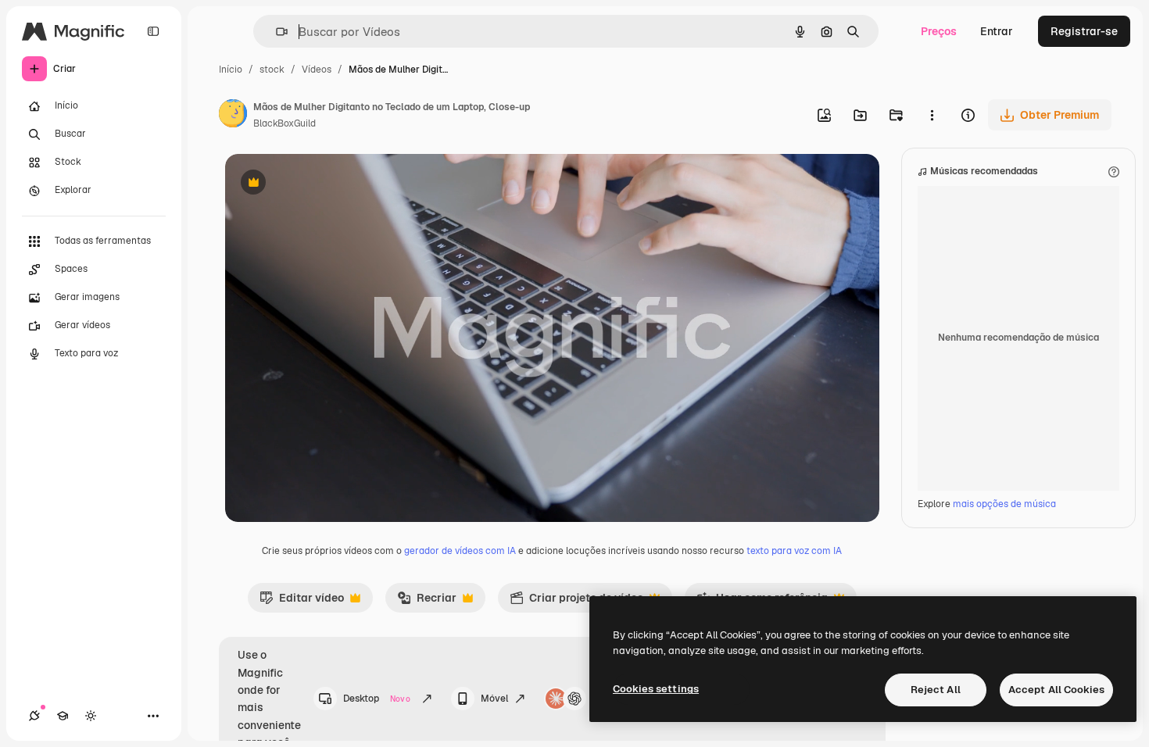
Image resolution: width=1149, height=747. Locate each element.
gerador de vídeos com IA (460, 551)
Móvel (494, 698)
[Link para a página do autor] (233, 115)
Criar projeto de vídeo (576, 602)
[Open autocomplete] (275, 32)
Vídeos (316, 69)
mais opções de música (1004, 504)
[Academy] (62, 715)
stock (272, 69)
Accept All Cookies (1056, 689)
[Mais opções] (931, 114)
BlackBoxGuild (284, 123)
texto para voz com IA (794, 551)
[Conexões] (34, 715)
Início (230, 69)
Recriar (426, 602)
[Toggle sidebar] (153, 31)
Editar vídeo (302, 602)
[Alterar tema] (90, 715)
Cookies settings (656, 688)
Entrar (996, 31)
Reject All (936, 689)
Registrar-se (1084, 31)
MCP (603, 698)
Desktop (376, 698)
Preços (939, 31)
